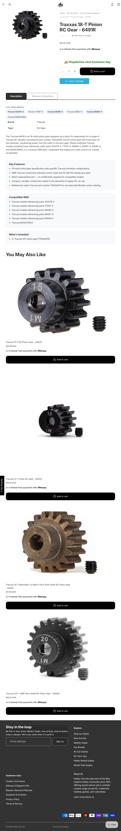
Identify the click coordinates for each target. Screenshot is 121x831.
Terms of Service (14, 803)
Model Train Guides (83, 765)
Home (62, 13)
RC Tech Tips (80, 756)
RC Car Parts (72, 13)
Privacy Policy (12, 799)
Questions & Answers (16, 794)
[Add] (110, 334)
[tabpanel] (60, 175)
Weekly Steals (80, 742)
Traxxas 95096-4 (94, 112)
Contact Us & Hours (15, 781)
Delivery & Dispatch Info (17, 785)
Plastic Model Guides (84, 760)
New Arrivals (80, 738)
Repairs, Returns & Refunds (19, 790)
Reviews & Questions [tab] (42, 96)
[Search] (9, 4)
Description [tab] (16, 96)
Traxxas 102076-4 (16, 112)
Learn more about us (84, 796)
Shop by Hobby (81, 733)
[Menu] (3, 4)
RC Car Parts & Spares (89, 13)
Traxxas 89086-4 (55, 112)
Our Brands (79, 747)
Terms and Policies (60, 827)
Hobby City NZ (19, 827)
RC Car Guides (81, 751)
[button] (74, 81)
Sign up (60, 741)
